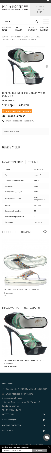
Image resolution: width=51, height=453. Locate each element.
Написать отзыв (11, 131)
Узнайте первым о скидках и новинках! (15, 447)
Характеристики (12, 162)
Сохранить (39, 450)
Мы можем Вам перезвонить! (20, 120)
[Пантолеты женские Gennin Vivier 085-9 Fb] (25, 66)
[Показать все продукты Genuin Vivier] (25, 147)
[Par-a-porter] (15, 8)
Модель (6, 100)
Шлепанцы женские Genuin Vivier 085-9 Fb (24, 360)
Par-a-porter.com (35, 444)
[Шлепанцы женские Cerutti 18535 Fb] (25, 262)
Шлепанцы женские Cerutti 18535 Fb (21, 289)
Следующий (46, 66)
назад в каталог (16, 115)
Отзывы (33, 162)
